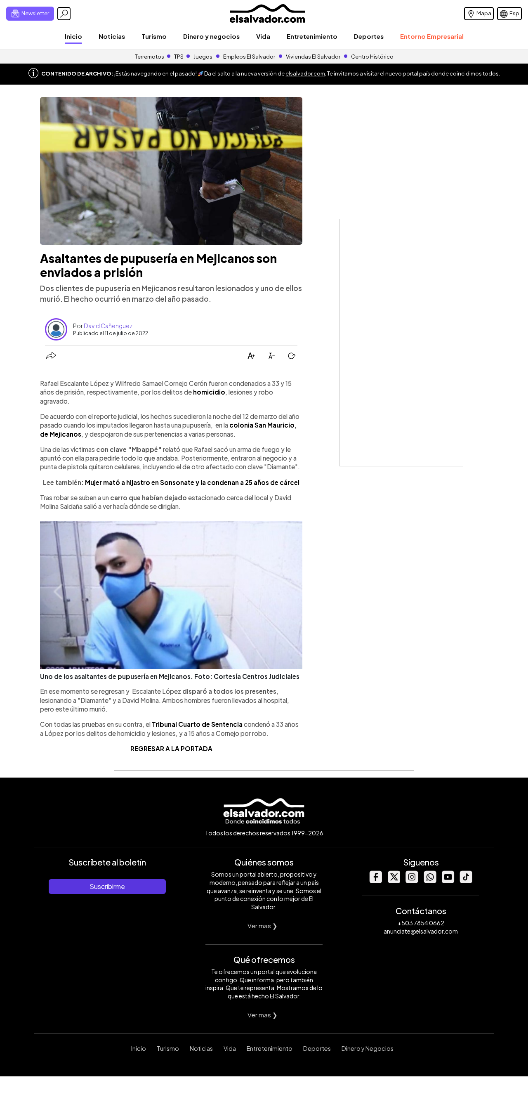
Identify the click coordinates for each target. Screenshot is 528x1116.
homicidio (209, 392)
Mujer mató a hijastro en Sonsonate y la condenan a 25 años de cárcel (192, 482)
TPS (179, 56)
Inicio (73, 36)
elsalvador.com (305, 73)
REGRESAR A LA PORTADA (171, 748)
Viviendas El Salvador (313, 56)
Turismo (154, 36)
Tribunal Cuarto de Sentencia (197, 724)
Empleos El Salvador (249, 56)
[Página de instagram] (411, 881)
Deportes (369, 36)
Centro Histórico (372, 56)
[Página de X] (393, 881)
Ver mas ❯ (263, 925)
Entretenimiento (312, 36)
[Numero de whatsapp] (429, 881)
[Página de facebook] (375, 881)
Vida (263, 36)
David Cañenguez (108, 325)
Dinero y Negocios (368, 1048)
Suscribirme (107, 886)
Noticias (112, 36)
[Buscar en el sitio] (64, 13)
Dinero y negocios (211, 36)
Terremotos (149, 56)
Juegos (202, 56)
